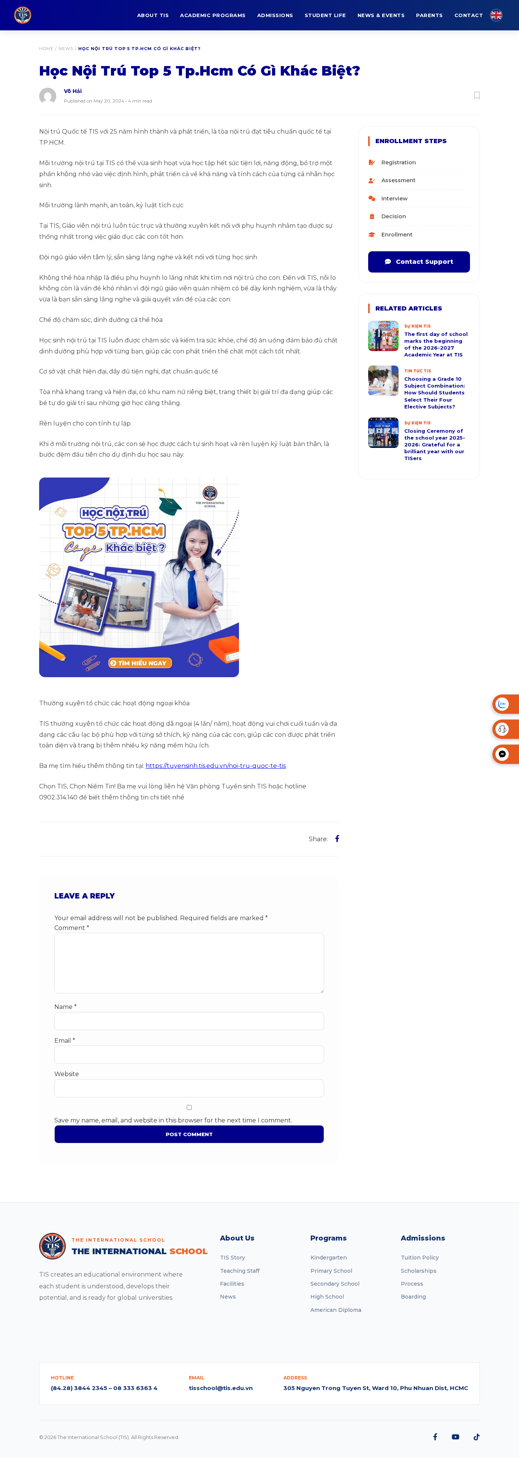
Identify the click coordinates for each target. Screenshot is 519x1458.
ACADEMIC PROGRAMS (213, 15)
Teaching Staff (240, 1270)
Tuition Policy (420, 1257)
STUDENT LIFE (325, 15)
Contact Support (423, 261)
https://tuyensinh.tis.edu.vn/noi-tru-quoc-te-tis (216, 765)
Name (65, 1006)
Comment (71, 928)
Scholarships (419, 1270)
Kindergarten (328, 1257)
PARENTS (429, 15)
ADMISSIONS (275, 15)
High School (327, 1296)
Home (46, 48)
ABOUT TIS (153, 15)
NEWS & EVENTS (381, 15)
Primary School (331, 1270)
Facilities (232, 1283)
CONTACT (468, 15)
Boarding (413, 1296)
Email (64, 1040)
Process (412, 1283)
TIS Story (232, 1257)
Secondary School (334, 1283)
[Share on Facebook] (337, 839)
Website (66, 1074)
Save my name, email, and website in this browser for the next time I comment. (173, 1120)
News (66, 48)
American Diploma (335, 1310)
